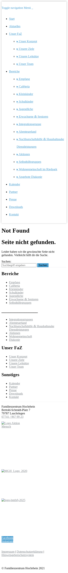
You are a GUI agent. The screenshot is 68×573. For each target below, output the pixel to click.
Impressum (8, 551)
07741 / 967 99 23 (12, 416)
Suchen (43, 265)
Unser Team (16, 366)
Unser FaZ (15, 33)
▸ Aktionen (23, 154)
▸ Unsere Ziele (25, 48)
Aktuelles (14, 26)
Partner (13, 191)
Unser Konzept (18, 356)
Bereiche (14, 71)
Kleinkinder (16, 289)
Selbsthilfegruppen (20, 302)
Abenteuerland (18, 322)
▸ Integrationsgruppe (29, 124)
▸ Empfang (23, 79)
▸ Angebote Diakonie (29, 176)
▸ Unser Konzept (27, 41)
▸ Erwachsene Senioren (32, 116)
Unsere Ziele (16, 359)
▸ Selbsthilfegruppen (29, 161)
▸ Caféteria (23, 86)
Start (12, 18)
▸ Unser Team (25, 63)
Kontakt (14, 214)
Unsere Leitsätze (19, 363)
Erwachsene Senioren (23, 299)
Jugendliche (16, 296)
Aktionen (14, 333)
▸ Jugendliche (25, 109)
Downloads (16, 207)
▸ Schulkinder (25, 101)
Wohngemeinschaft (20, 336)
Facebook (7, 537)
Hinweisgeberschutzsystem (18, 555)
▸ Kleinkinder (25, 94)
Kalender (14, 184)
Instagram (7, 541)
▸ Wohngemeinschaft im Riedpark (37, 169)
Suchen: (6, 261)
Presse (13, 199)
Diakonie (14, 339)
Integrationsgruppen (21, 319)
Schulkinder (16, 292)
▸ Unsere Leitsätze (28, 56)
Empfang (14, 282)
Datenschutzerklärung (30, 551)
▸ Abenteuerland (26, 131)
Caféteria (14, 285)
